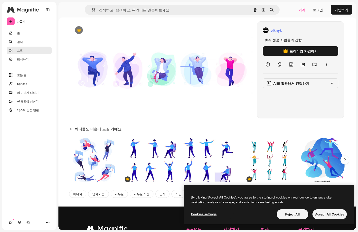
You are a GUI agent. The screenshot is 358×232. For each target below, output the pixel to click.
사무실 (119, 194)
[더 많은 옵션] (326, 64)
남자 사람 (98, 194)
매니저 (77, 194)
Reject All (292, 214)
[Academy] (19, 222)
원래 (98, 30)
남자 (162, 194)
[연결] (11, 222)
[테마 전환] (28, 222)
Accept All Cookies (329, 214)
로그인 (318, 9)
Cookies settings (204, 214)
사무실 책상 (141, 194)
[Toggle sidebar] (48, 10)
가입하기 (341, 9)
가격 (302, 9)
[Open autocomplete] (91, 10)
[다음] (344, 160)
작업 (178, 194)
